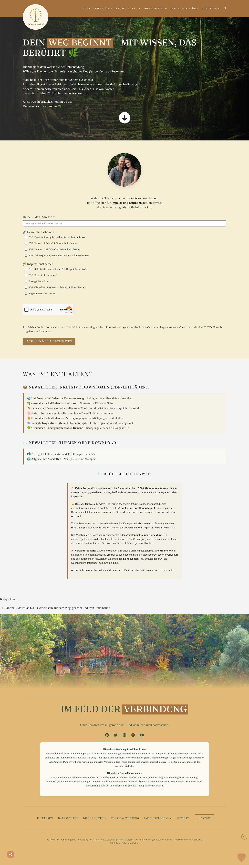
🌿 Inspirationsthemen (38, 264)
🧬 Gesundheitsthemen (38, 232)
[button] (241, 857)
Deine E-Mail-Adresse (37, 217)
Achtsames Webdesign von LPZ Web (114, 839)
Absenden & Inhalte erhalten (49, 341)
